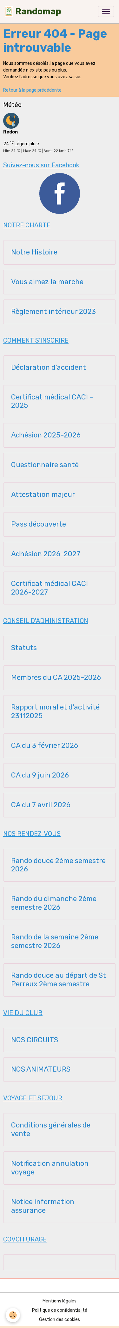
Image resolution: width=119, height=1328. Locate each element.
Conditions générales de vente (50, 1129)
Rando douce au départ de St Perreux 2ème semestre (58, 979)
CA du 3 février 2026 (44, 745)
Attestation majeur (43, 494)
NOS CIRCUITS (34, 1040)
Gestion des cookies (59, 1319)
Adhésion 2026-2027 (45, 554)
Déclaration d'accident (48, 367)
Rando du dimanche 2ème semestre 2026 (53, 903)
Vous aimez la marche (47, 282)
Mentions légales (59, 1301)
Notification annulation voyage (50, 1167)
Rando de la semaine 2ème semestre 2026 (54, 941)
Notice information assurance (42, 1206)
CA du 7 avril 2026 (40, 805)
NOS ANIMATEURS (40, 1069)
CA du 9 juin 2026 (40, 775)
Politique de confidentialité (59, 1310)
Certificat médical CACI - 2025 (52, 401)
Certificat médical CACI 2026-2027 (49, 588)
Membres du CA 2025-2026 (56, 677)
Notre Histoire (34, 252)
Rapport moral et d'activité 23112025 (55, 711)
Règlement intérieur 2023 (53, 311)
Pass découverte (38, 524)
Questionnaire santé (45, 465)
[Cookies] (13, 1315)
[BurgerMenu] (106, 11)
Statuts (24, 648)
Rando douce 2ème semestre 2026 (58, 865)
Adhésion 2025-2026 (46, 435)
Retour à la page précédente (32, 90)
